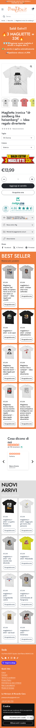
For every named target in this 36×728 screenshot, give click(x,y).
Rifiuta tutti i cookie (18, 723)
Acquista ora (18, 192)
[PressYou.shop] (17, 9)
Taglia (4, 133)
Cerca (4, 673)
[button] (32, 9)
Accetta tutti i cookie (18, 717)
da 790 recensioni (14, 447)
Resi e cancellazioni (8, 685)
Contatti (4, 675)
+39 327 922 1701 (7, 701)
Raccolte (10, 20)
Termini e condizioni (8, 678)
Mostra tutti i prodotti (10, 261)
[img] (19, 445)
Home (3, 20)
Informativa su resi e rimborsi (11, 683)
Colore (4, 143)
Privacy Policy (6, 680)
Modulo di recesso (8, 688)
